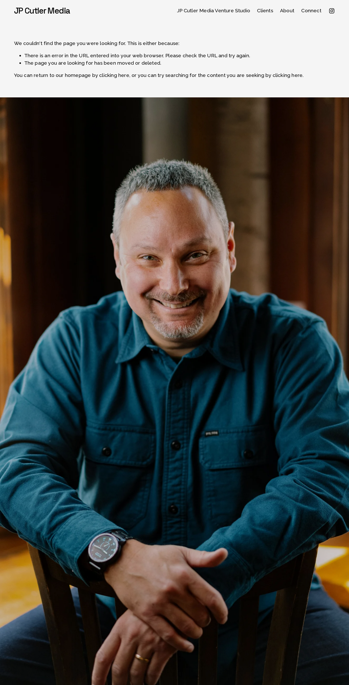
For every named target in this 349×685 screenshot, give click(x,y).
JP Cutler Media (42, 10)
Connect (311, 11)
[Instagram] (332, 11)
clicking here (114, 75)
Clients (265, 11)
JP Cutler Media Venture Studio (213, 11)
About (287, 11)
